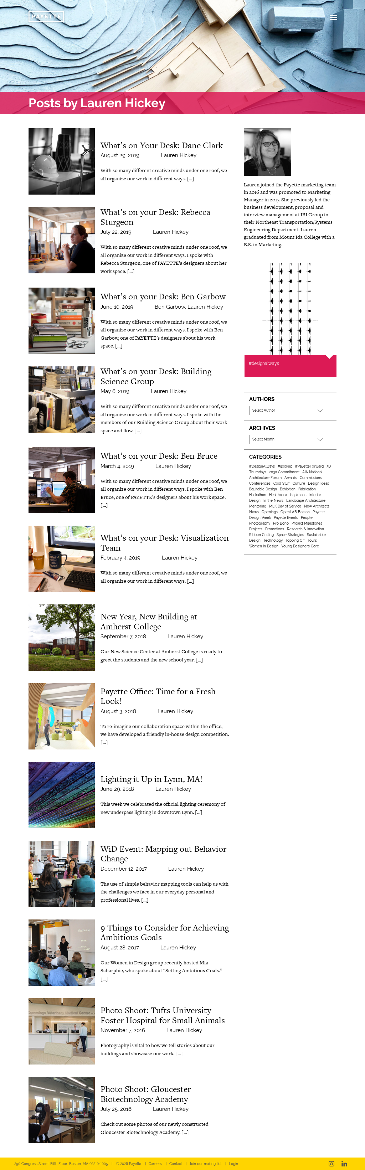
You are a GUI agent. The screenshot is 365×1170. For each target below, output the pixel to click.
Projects (255, 529)
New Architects (316, 506)
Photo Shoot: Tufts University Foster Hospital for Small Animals (163, 1015)
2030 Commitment (284, 472)
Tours (312, 540)
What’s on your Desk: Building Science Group (156, 376)
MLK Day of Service (285, 506)
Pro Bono (281, 523)
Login (233, 1164)
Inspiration (298, 495)
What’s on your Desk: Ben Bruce (159, 456)
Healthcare (278, 495)
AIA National (312, 472)
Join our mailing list (205, 1164)
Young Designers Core (300, 546)
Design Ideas (318, 483)
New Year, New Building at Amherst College (149, 621)
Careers (155, 1164)
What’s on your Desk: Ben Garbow (163, 296)
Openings (270, 512)
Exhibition (287, 489)
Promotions (274, 529)
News (254, 512)
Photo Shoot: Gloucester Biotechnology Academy (146, 1094)
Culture (299, 483)
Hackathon (257, 495)
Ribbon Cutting (261, 535)
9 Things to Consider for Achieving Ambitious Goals (165, 932)
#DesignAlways (262, 466)
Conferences (260, 483)
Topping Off (295, 540)
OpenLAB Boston (295, 512)
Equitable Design (263, 489)
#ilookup (285, 466)
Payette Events (286, 518)
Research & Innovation (305, 529)
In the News (273, 500)
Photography (259, 523)
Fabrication (307, 489)
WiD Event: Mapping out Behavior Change (163, 854)
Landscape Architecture (305, 500)
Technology (273, 540)
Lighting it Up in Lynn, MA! (151, 779)
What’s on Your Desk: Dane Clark (162, 145)
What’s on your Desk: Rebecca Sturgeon (155, 217)
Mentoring (257, 506)
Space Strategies (290, 535)
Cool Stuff (281, 483)
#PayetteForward (309, 466)
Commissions (311, 478)
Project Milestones (307, 523)
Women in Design (263, 546)
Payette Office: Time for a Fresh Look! (158, 696)
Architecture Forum (265, 478)
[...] (190, 178)
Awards (290, 478)
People (307, 518)
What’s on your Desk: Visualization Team (165, 542)
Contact (175, 1164)
